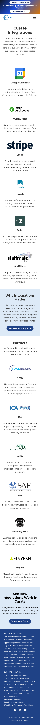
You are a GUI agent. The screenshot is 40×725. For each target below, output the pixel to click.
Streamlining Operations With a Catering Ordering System (19, 664)
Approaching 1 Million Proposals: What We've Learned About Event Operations (19, 643)
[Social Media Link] (15, 710)
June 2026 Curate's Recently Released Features (18, 655)
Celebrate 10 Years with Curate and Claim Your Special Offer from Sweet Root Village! (19, 681)
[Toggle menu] (34, 17)
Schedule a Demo (20, 621)
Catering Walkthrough (12, 699)
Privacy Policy (16, 720)
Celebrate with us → (20, 11)
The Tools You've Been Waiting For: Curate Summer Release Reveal (20, 649)
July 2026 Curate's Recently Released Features (18, 646)
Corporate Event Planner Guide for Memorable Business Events (17, 661)
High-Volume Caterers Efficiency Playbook (16, 687)
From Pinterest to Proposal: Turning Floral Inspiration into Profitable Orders (19, 658)
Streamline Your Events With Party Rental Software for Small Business (20, 667)
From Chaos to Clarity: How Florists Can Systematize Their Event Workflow (19, 690)
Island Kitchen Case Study (14, 702)
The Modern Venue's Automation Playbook (16, 675)
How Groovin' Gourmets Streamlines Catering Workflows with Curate (18, 640)
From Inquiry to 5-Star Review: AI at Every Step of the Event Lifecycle (20, 652)
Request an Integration (20, 328)
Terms (26, 720)
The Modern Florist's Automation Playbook (16, 678)
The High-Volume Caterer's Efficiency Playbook (18, 693)
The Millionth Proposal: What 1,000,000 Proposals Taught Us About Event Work (19, 637)
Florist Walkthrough (11, 696)
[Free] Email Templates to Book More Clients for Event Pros (18, 705)
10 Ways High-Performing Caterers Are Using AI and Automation (18, 684)
